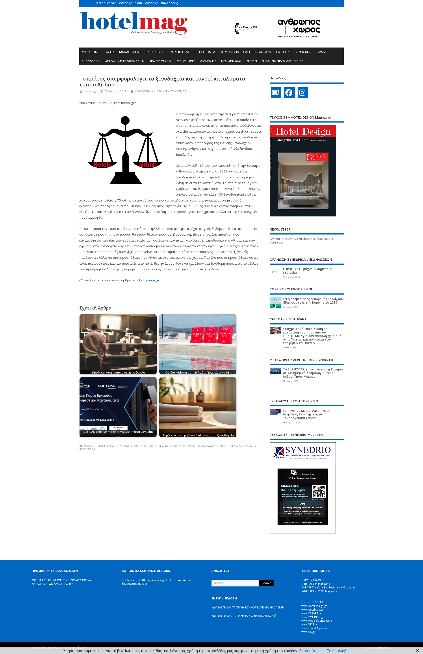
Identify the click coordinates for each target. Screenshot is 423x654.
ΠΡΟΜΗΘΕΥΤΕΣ (160, 61)
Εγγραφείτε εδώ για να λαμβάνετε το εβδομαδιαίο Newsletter (301, 240)
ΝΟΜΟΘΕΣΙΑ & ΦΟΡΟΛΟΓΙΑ (152, 91)
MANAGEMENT (130, 52)
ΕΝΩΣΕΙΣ (282, 52)
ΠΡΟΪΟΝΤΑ (207, 52)
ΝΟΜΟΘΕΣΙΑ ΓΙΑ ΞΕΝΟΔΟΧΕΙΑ (145, 446)
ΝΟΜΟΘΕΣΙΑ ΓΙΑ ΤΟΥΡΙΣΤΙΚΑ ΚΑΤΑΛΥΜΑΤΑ (192, 446)
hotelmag (90, 91)
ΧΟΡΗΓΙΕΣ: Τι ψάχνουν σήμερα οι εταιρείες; (307, 271)
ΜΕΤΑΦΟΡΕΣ (186, 61)
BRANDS (323, 52)
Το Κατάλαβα (338, 650)
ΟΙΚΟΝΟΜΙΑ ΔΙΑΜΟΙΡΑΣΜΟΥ (238, 446)
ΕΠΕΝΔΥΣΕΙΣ (91, 61)
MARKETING (91, 52)
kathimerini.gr (149, 280)
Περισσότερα (310, 650)
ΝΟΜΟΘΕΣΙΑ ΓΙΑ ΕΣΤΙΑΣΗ (109, 446)
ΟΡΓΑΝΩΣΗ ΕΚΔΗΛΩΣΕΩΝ (124, 61)
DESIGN (251, 61)
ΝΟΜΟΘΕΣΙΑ (229, 52)
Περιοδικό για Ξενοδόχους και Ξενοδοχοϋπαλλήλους (136, 3)
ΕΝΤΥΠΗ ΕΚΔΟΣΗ (182, 52)
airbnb (88, 446)
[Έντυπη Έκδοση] (276, 92)
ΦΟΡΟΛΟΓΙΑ (87, 449)
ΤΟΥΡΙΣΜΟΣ (303, 52)
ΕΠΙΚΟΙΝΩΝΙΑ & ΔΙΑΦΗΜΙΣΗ (282, 61)
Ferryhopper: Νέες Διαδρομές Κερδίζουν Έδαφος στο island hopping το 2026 (313, 300)
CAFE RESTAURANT (257, 52)
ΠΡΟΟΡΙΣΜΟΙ (231, 61)
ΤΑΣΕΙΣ (109, 52)
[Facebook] (289, 92)
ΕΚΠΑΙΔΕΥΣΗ (155, 52)
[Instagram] (303, 92)
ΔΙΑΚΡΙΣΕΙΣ (208, 61)
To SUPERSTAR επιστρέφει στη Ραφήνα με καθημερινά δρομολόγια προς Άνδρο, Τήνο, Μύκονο (313, 372)
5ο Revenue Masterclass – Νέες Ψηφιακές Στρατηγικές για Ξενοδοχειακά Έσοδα (306, 414)
